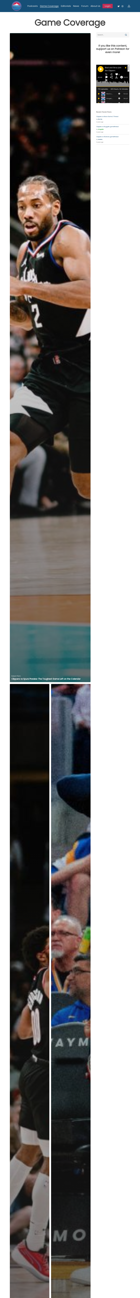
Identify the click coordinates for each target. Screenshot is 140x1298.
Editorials (66, 6)
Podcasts (32, 6)
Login (107, 6)
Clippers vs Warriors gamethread (107, 137)
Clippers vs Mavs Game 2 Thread (107, 116)
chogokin (101, 129)
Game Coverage (49, 6)
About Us (95, 6)
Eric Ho (100, 119)
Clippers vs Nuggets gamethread (107, 127)
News (76, 6)
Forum (84, 6)
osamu (100, 139)
